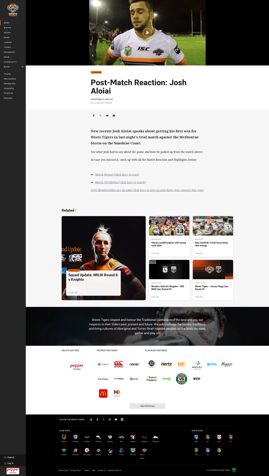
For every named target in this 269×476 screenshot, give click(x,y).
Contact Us (102, 470)
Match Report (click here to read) (117, 174)
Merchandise (10, 78)
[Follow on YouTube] (116, 419)
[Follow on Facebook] (97, 419)
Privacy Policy (75, 470)
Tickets (7, 74)
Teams (7, 47)
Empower (8, 98)
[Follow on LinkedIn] (122, 419)
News (7, 23)
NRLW (7, 57)
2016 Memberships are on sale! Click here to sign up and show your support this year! (147, 190)
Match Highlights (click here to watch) (120, 182)
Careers (87, 470)
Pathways (9, 52)
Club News (96, 72)
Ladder (8, 42)
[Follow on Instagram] (110, 419)
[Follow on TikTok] (91, 419)
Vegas (7, 32)
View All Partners (147, 406)
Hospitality (9, 88)
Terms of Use (63, 470)
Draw (7, 37)
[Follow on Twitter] (103, 419)
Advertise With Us (114, 470)
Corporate (8, 93)
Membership (9, 83)
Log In (10, 463)
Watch (7, 28)
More (7, 67)
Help (93, 470)
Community (10, 62)
